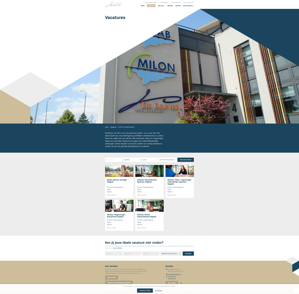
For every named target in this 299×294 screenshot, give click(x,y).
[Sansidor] (113, 4)
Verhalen (170, 5)
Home (142, 5)
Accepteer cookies (145, 290)
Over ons (161, 5)
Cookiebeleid (158, 290)
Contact (178, 5)
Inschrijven (188, 253)
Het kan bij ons (188, 5)
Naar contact (172, 283)
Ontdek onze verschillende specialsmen (119, 282)
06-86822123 (172, 278)
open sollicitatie (117, 248)
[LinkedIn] (181, 283)
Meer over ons (112, 277)
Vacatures (151, 5)
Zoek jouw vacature (185, 159)
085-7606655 (172, 277)
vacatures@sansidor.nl (174, 274)
